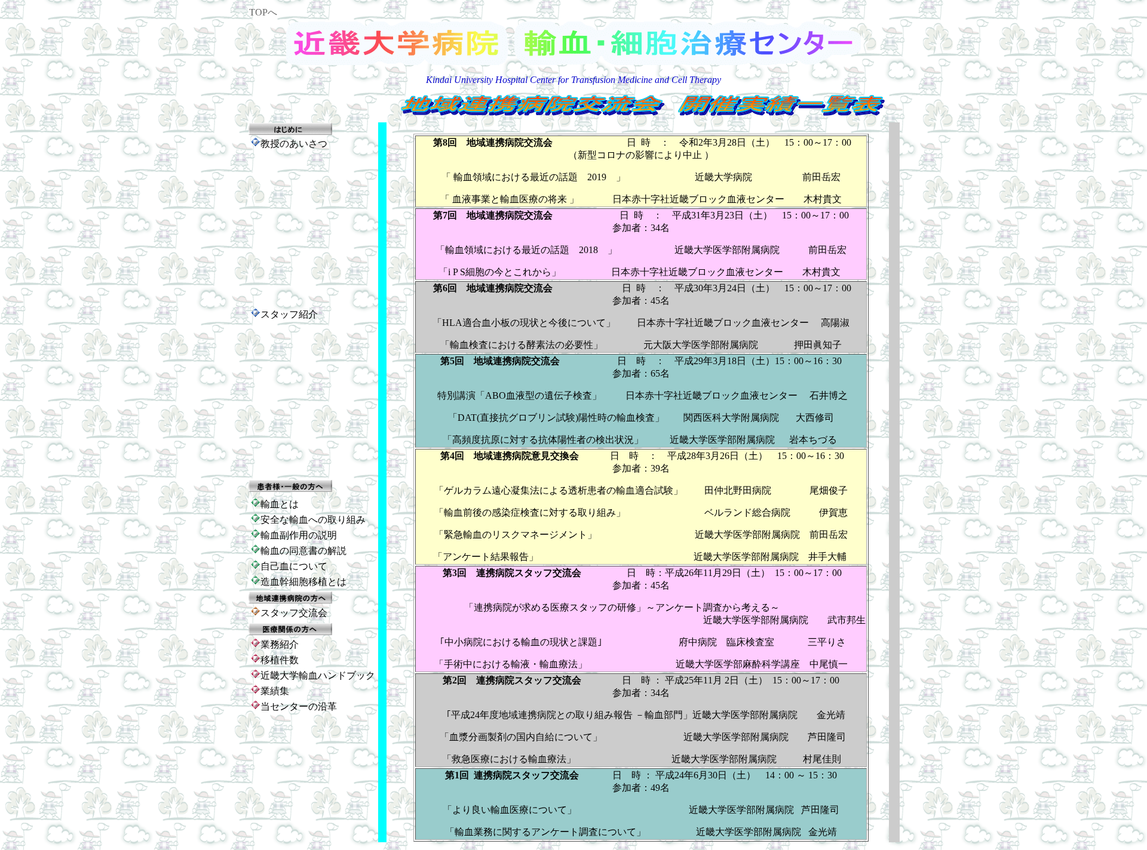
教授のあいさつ (293, 143)
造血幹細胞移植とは (303, 582)
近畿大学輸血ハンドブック (317, 675)
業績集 (274, 691)
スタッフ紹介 (289, 314)
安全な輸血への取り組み (313, 520)
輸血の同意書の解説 (303, 551)
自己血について (293, 566)
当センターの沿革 (298, 706)
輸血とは (279, 504)
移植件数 (279, 660)
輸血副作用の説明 (298, 535)
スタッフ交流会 (293, 613)
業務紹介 (279, 644)
